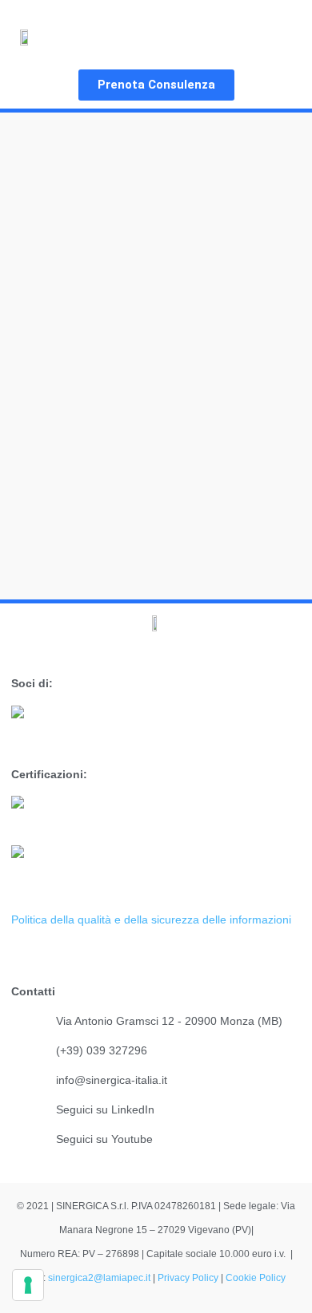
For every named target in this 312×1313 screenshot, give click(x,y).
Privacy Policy (188, 1277)
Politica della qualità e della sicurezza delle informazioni (151, 919)
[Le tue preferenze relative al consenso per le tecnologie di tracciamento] (28, 1285)
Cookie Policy (256, 1277)
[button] (277, 36)
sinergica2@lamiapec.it (100, 1277)
